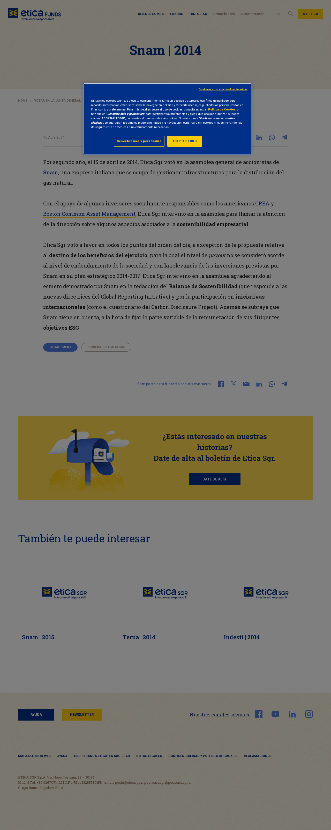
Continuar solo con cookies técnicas (223, 89)
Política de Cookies (222, 109)
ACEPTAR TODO (185, 141)
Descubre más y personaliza (139, 141)
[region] (167, 119)
